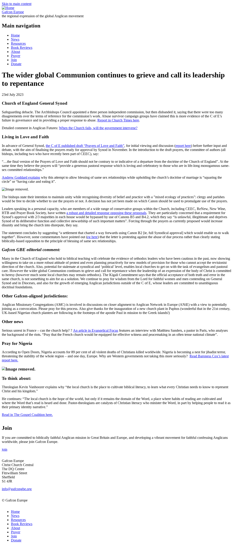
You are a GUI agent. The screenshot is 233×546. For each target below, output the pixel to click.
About (15, 52)
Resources (18, 43)
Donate (16, 64)
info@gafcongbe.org (17, 489)
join (4, 449)
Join (14, 60)
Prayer (15, 56)
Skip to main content (16, 4)
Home (15, 35)
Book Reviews (21, 47)
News (15, 39)
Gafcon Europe (13, 12)
